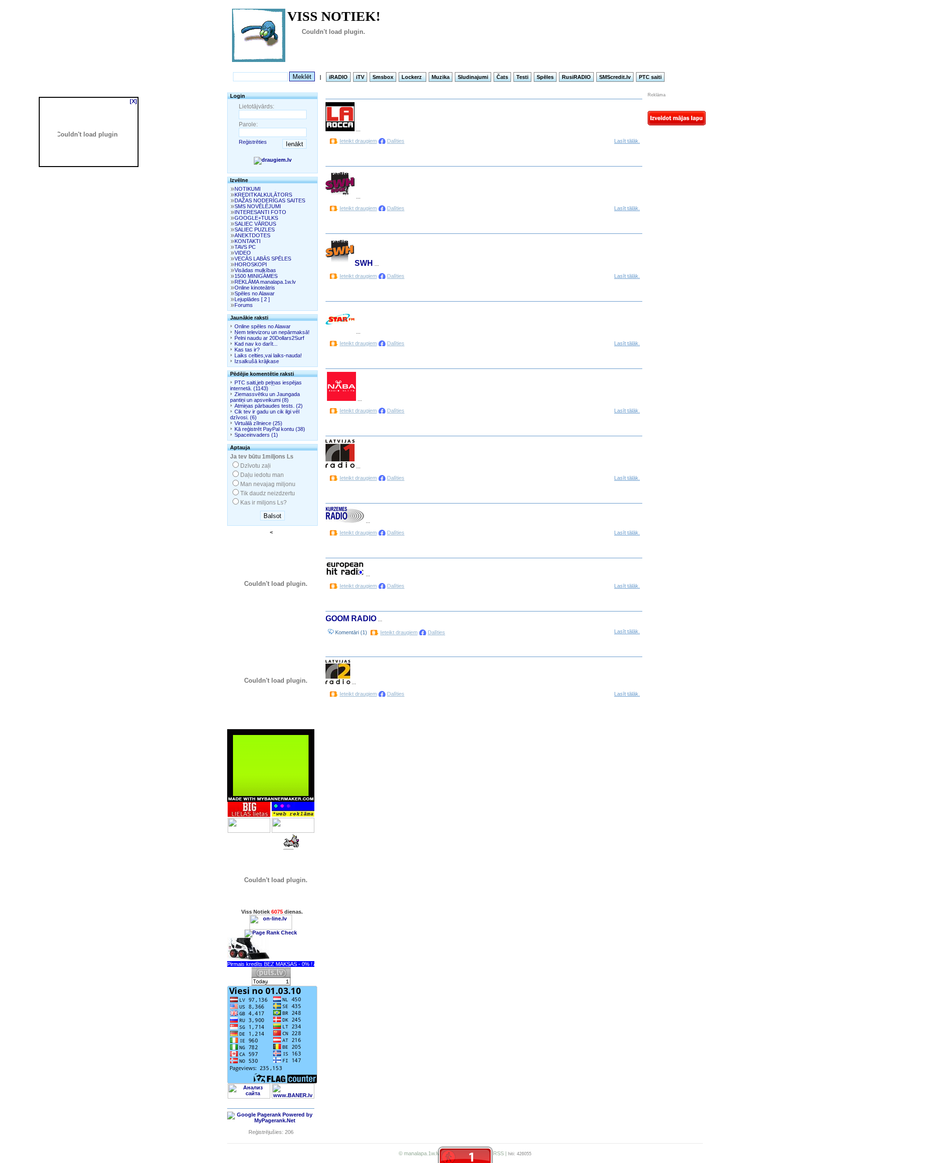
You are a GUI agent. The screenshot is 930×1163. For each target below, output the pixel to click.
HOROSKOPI (250, 264)
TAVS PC (245, 247)
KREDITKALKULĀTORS (263, 195)
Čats (502, 77)
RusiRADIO (576, 77)
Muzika (441, 77)
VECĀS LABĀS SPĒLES (262, 258)
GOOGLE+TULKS (256, 218)
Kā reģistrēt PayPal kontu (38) (269, 429)
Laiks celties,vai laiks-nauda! (268, 355)
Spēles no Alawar (254, 293)
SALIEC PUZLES (254, 229)
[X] (133, 101)
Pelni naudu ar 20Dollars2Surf (269, 338)
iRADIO (338, 77)
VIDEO (242, 253)
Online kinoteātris (254, 288)
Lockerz (412, 77)
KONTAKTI (247, 241)
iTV (360, 77)
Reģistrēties (253, 142)
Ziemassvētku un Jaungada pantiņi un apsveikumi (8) (265, 397)
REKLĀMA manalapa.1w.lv (265, 282)
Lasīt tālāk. (627, 141)
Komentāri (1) (350, 632)
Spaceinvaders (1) (256, 435)
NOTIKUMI (247, 189)
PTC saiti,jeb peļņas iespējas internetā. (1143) (266, 385)
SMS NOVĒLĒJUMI (257, 206)
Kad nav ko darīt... (256, 344)
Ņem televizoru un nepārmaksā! (272, 332)
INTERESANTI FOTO (260, 212)
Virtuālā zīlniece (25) (258, 423)
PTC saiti (650, 77)
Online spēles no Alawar (262, 326)
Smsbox (382, 77)
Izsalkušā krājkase (256, 361)
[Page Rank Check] (271, 932)
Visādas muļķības (255, 270)
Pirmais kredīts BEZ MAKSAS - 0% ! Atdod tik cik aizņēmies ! (298, 964)
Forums (243, 305)
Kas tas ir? (247, 349)
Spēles (545, 77)
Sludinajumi (473, 77)
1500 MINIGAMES (256, 276)
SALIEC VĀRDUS (255, 224)
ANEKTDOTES (252, 235)
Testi (522, 77)
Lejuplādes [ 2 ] (252, 299)
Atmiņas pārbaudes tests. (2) (268, 406)
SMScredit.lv (615, 77)
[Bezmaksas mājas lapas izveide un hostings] (677, 123)
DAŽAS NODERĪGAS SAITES (269, 200)
